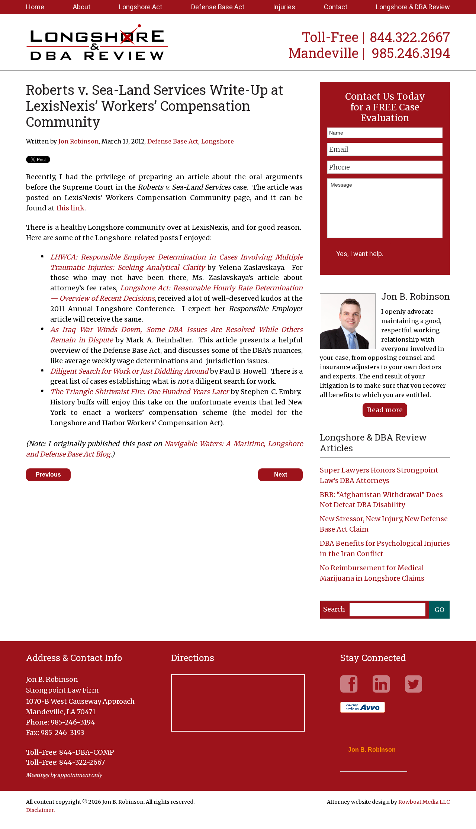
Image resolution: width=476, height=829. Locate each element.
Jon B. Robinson (372, 750)
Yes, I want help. (359, 254)
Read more (385, 410)
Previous (48, 474)
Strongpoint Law (97, 43)
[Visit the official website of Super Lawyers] (368, 767)
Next (280, 474)
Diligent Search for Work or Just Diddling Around (129, 371)
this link (70, 208)
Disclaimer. (40, 810)
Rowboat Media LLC (424, 802)
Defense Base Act (172, 141)
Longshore (217, 141)
